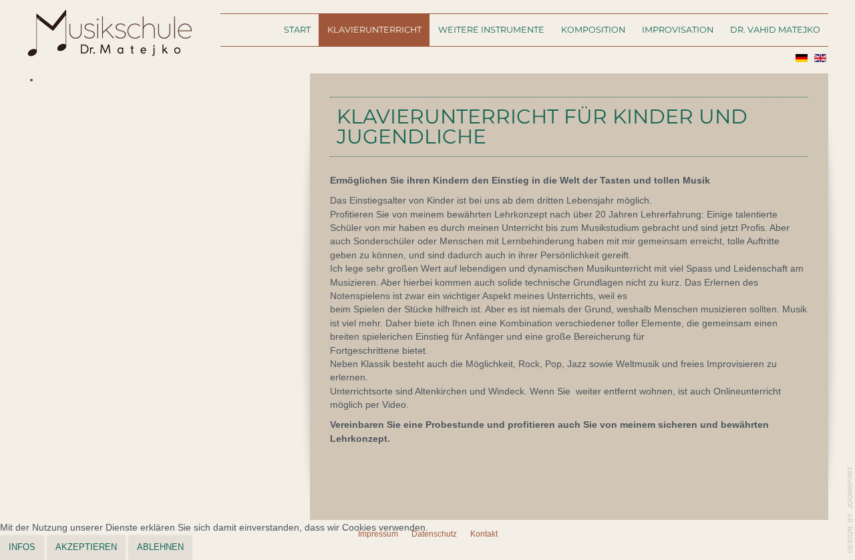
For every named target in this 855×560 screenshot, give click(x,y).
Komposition (593, 30)
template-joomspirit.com (850, 510)
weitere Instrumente (491, 30)
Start (297, 30)
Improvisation (677, 30)
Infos (22, 547)
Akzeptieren (86, 547)
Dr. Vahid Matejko (775, 30)
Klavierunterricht (374, 30)
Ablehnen (160, 547)
